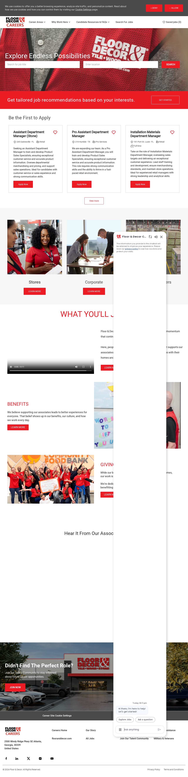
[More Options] (120, 729)
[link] (111, 368)
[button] (171, 64)
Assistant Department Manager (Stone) (28, 134)
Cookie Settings (83, 9)
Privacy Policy (153, 769)
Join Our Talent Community (134, 738)
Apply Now (23, 184)
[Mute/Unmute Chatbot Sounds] (156, 237)
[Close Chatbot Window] (161, 237)
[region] (139, 483)
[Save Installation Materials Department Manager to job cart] (172, 132)
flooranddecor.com (62, 738)
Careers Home (59, 730)
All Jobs (90, 738)
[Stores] (34, 257)
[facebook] (6, 758)
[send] (159, 729)
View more (94, 201)
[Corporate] (94, 257)
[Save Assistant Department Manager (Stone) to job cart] (55, 132)
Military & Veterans (164, 738)
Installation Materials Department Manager (145, 134)
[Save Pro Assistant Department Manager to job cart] (113, 132)
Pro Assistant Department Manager (90, 134)
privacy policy (131, 249)
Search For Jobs (124, 22)
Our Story (91, 730)
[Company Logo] (15, 22)
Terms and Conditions (174, 769)
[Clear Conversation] (150, 237)
